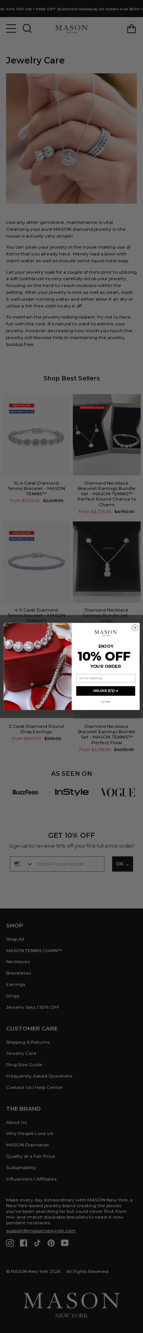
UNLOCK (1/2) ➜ (105, 691)
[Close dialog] (135, 628)
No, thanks (105, 702)
